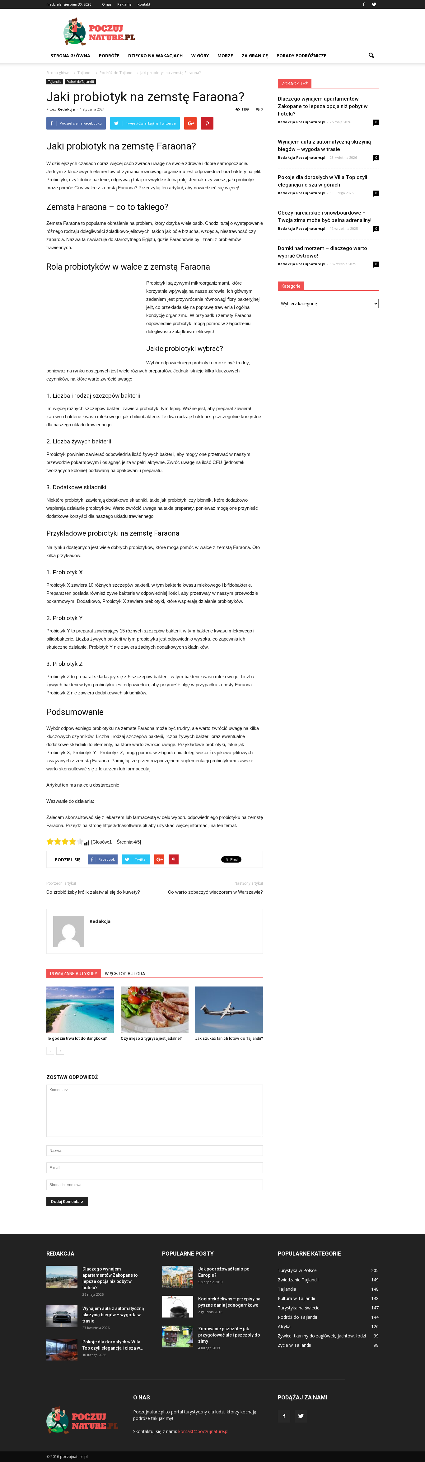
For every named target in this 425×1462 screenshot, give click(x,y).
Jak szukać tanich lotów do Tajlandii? (229, 1038)
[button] (371, 55)
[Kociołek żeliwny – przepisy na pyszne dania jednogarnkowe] (177, 1307)
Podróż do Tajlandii (80, 81)
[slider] (65, 841)
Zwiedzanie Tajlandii (298, 1280)
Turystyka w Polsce (297, 1270)
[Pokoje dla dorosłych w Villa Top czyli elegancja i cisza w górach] (61, 1349)
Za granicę (255, 56)
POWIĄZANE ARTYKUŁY (73, 973)
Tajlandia (54, 81)
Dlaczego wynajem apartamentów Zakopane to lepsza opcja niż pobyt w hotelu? (323, 106)
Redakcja (66, 109)
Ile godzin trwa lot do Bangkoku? (76, 1038)
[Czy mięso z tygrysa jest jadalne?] (155, 1009)
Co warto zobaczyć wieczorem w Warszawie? (215, 892)
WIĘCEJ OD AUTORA (125, 973)
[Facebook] (363, 4)
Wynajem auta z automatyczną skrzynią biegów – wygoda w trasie (113, 1314)
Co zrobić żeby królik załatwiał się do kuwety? (93, 892)
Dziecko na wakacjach (155, 56)
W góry (200, 56)
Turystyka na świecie (299, 1308)
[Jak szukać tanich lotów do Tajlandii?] (229, 1009)
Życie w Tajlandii (294, 1345)
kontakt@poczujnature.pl (203, 1431)
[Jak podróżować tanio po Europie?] (177, 1277)
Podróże (109, 56)
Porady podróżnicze (301, 56)
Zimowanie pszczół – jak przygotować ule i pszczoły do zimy (229, 1335)
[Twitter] (374, 4)
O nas (106, 4)
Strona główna (70, 56)
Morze (225, 56)
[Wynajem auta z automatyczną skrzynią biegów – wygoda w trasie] (61, 1316)
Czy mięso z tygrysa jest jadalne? (151, 1038)
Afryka (284, 1326)
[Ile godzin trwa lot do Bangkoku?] (80, 1009)
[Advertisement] (265, 31)
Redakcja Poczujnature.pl (301, 122)
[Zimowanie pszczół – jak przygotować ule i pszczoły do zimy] (177, 1336)
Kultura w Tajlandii (296, 1298)
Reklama (124, 4)
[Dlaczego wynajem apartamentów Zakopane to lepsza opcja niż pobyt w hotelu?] (61, 1277)
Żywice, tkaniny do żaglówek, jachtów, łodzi (322, 1336)
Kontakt (144, 4)
